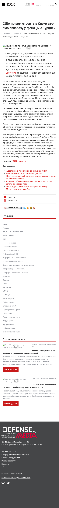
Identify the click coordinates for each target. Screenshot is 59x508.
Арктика (6, 228)
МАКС (5, 284)
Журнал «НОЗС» (9, 451)
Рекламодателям (9, 461)
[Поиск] (55, 4)
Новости (15, 34)
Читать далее (10, 369)
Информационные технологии (14, 258)
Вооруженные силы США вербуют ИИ (24, 173)
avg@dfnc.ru (12, 444)
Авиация (6, 224)
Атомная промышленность (13, 232)
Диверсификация (9, 247)
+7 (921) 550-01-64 (34, 444)
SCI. (4, 221)
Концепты (6, 276)
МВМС (5, 291)
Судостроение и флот (11, 310)
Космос (6, 280)
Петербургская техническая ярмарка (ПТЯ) (26, 186)
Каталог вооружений (11, 458)
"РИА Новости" (19, 161)
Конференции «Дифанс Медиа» (15, 273)
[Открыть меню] (3, 4)
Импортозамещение (11, 250)
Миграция (6, 295)
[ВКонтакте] (22, 207)
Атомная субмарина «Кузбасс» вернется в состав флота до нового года (29, 182)
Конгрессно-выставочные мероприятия (18, 265)
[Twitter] (25, 207)
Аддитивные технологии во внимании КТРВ (26, 171)
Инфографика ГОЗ (10, 254)
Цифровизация (9, 328)
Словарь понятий (9, 306)
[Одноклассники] (28, 207)
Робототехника (9, 302)
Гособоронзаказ (9, 243)
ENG (32, 4)
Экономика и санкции (11, 332)
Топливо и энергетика (11, 317)
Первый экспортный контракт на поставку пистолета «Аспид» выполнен (31, 177)
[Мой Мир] (31, 207)
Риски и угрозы (8, 298)
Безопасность (8, 235)
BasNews (10, 72)
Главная (6, 34)
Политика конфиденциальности (16, 477)
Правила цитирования (12, 473)
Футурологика (8, 324)
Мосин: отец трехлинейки (18, 189)
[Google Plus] (34, 207)
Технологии (7, 313)
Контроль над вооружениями (14, 269)
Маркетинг (7, 287)
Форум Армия (8, 321)
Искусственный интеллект (13, 261)
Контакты (5, 464)
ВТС (4, 239)
